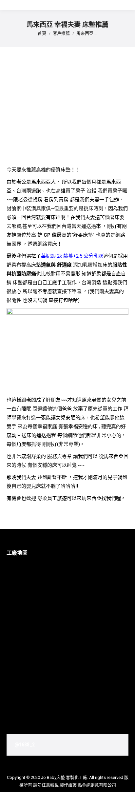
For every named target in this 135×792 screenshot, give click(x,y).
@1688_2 (25, 745)
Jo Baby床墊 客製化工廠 (64, 777)
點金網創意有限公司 (97, 784)
